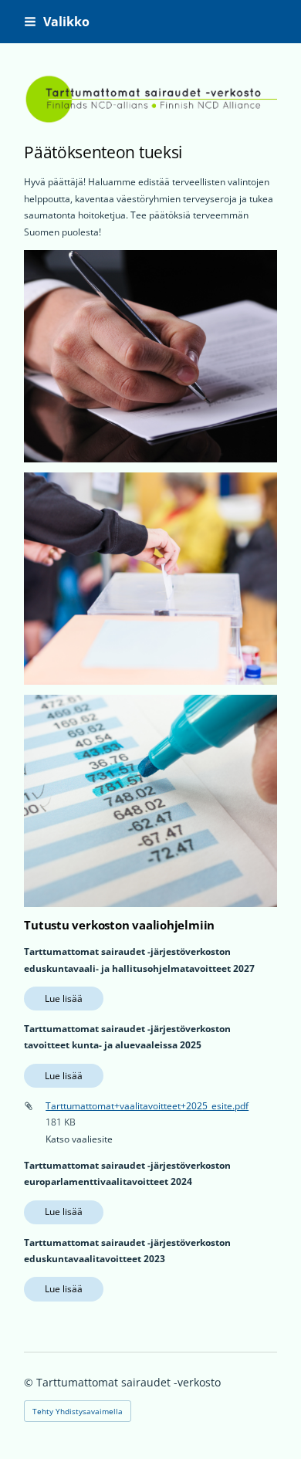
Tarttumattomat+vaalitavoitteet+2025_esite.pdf (147, 1105)
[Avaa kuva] (150, 356)
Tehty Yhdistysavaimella (77, 1411)
